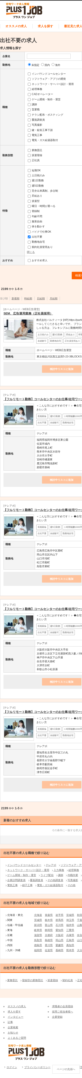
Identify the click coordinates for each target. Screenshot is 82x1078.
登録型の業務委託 (32, 980)
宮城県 (70, 915)
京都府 (49, 935)
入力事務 (59, 870)
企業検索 (13, 1027)
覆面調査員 (36, 880)
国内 (47, 65)
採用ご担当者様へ (62, 1011)
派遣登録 (52, 980)
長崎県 (59, 950)
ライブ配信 (47, 875)
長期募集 (42, 416)
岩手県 (59, 915)
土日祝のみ (43, 334)
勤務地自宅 (55, 341)
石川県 (59, 925)
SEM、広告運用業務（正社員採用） (28, 313)
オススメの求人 (16, 26)
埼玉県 (70, 920)
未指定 (35, 65)
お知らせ (13, 1032)
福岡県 (38, 950)
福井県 (70, 925)
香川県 (49, 945)
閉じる (31, 252)
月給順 (54, 298)
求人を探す (45, 26)
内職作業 (73, 875)
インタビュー (15, 1016)
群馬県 (59, 920)
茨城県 (38, 920)
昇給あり (70, 334)
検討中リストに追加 (61, 369)
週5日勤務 (57, 334)
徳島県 (38, 945)
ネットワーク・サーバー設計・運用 (28, 870)
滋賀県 (38, 935)
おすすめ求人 (39, 260)
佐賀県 (49, 950)
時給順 (28, 298)
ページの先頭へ (66, 1069)
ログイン (12, 1067)
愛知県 (59, 930)
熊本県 (70, 950)
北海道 (38, 915)
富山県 (49, 925)
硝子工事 (27, 885)
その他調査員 (55, 880)
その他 (71, 885)
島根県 (49, 940)
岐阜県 (38, 930)
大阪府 (59, 935)
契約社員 (67, 980)
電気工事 (12, 885)
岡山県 (59, 940)
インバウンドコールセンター (24, 865)
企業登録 (57, 1016)
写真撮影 (73, 880)
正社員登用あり (72, 341)
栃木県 (49, 920)
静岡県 (49, 930)
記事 (10, 1022)
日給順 (41, 298)
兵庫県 (70, 935)
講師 (60, 875)
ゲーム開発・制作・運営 (21, 875)
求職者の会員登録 (62, 1006)
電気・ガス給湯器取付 (50, 885)
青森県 (49, 915)
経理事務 (73, 870)
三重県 (70, 930)
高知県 (70, 945)
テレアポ (51, 865)
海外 (57, 65)
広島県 (70, 940)
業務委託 (12, 980)
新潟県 (38, 925)
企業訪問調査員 (16, 880)
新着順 (15, 298)
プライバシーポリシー (37, 1067)
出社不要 (42, 422)
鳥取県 (38, 940)
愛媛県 (59, 945)
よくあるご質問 (17, 1037)
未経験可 (42, 341)
